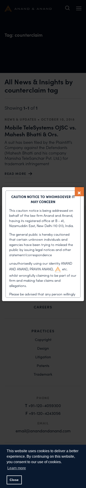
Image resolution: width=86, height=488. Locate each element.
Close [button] (14, 480)
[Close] (79, 191)
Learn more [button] (16, 468)
